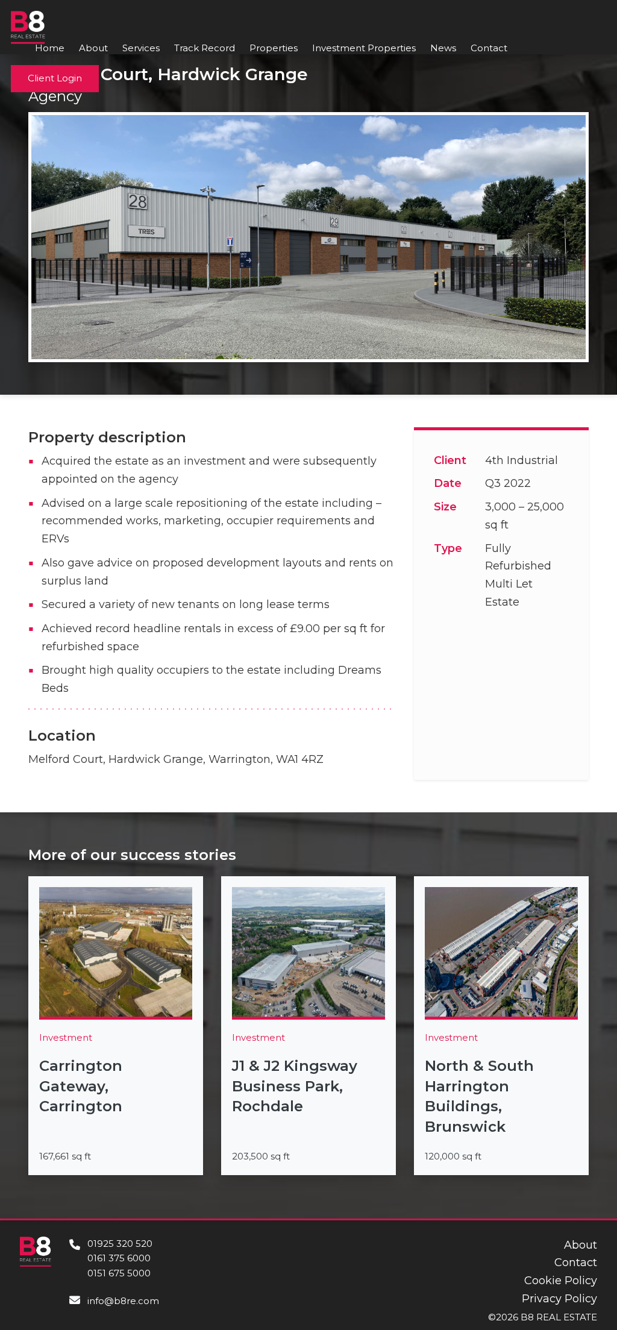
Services (141, 48)
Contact (489, 48)
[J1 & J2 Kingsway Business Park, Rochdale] (308, 1025)
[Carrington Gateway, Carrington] (115, 1025)
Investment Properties (364, 48)
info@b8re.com (123, 1300)
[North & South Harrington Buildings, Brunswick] (501, 1025)
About (93, 48)
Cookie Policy (560, 1280)
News (443, 48)
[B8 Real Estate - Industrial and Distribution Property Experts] (28, 26)
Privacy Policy (559, 1298)
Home (49, 48)
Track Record (204, 48)
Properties (273, 48)
